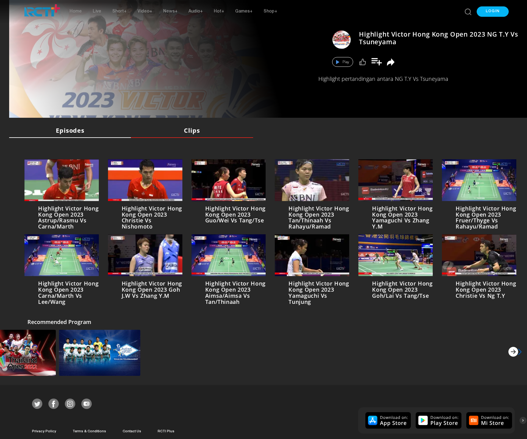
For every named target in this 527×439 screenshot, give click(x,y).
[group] (387, 419)
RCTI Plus (166, 430)
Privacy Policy (44, 430)
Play (345, 61)
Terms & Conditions (89, 430)
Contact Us (132, 430)
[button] (493, 11)
